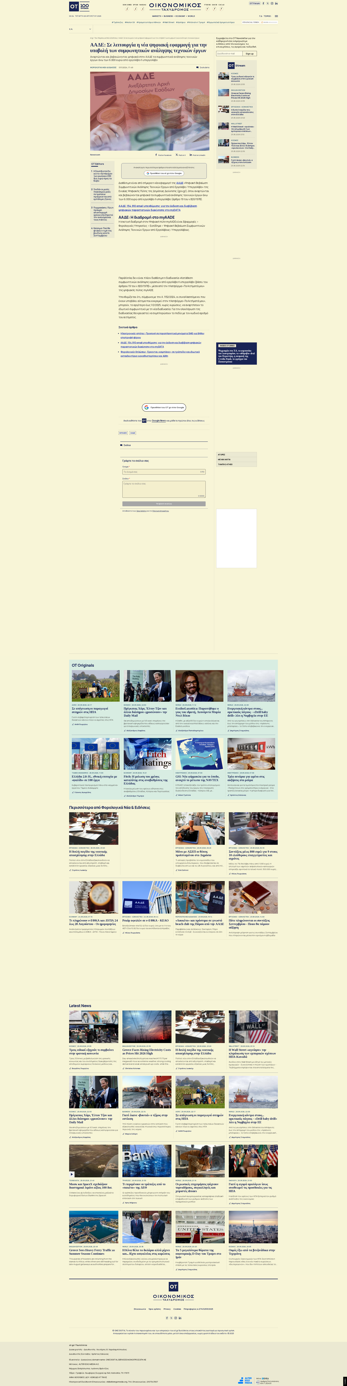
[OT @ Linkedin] (276, 3)
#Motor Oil (130, 22)
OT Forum (255, 3)
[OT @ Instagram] (272, 3)
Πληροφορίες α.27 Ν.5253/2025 (198, 1309)
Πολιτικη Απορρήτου (160, 511)
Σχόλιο (125, 478)
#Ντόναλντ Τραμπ (196, 22)
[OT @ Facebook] (263, 3)
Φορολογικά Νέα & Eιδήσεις (108, 38)
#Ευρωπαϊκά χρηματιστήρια (220, 22)
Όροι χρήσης (155, 1309)
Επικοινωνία (140, 1309)
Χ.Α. (71, 29)
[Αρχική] (79, 6)
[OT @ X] (267, 3)
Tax (96, 38)
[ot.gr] (175, 10)
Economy (180, 16)
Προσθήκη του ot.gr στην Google (165, 173)
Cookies (177, 1309)
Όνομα (125, 466)
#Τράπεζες (117, 22)
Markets (156, 16)
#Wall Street (168, 22)
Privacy (167, 1309)
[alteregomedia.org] (245, 1383)
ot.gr (91, 38)
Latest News (80, 1005)
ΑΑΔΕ (179, 183)
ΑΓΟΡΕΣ (221, 454)
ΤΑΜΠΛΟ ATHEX (225, 464)
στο (156, 420)
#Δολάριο (180, 22)
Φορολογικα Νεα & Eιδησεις (103, 67)
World (191, 16)
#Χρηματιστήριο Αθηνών (148, 22)
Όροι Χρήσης (141, 511)
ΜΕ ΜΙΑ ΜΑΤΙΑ (224, 459)
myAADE (123, 433)
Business (168, 16)
